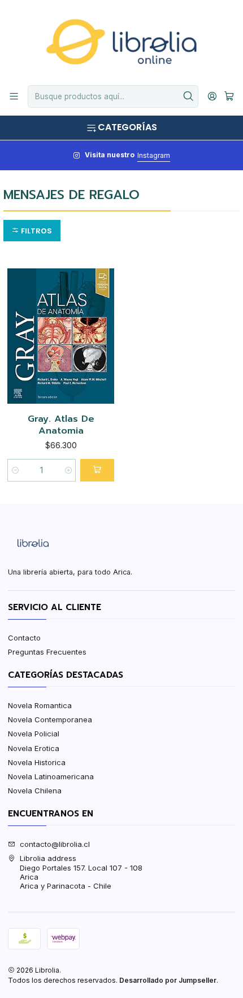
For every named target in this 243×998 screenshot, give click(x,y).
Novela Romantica (40, 705)
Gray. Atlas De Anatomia (61, 425)
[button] (31, 230)
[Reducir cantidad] (15, 470)
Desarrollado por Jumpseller (167, 980)
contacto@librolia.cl (55, 844)
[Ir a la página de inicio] (121, 42)
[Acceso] (212, 96)
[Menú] (13, 96)
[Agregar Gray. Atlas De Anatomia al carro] (97, 470)
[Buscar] (188, 96)
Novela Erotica (33, 748)
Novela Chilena (35, 790)
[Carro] (229, 96)
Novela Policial (33, 733)
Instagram (153, 155)
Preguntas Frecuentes (47, 651)
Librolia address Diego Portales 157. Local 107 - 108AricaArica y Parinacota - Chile (81, 872)
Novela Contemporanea (50, 719)
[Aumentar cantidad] (68, 470)
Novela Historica (37, 762)
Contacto (24, 637)
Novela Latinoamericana (51, 776)
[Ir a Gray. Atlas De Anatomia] (60, 336)
